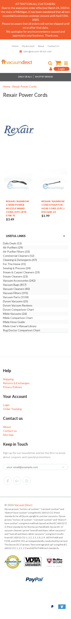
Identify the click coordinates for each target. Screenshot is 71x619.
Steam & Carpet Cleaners (21, 272)
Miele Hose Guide (14, 322)
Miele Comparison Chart (18, 317)
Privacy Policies (12, 387)
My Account (28, 46)
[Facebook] (8, 481)
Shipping (8, 379)
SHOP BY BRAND (44, 76)
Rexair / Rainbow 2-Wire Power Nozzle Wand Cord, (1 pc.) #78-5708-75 (17, 208)
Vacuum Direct (23, 505)
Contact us (10, 430)
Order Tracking (12, 409)
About (41, 46)
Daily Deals (12, 243)
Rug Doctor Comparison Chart (21, 330)
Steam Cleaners (15, 276)
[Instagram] (27, 481)
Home (15, 46)
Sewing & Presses (17, 268)
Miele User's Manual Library (19, 326)
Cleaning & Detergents (20, 259)
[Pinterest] (17, 481)
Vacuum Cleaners (16, 288)
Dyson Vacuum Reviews (17, 305)
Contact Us (53, 46)
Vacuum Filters (15, 293)
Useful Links (16, 236)
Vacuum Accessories (19, 280)
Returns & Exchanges (16, 383)
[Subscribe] (63, 467)
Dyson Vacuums (15, 301)
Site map (8, 434)
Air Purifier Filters (16, 251)
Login (6, 405)
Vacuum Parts (16, 297)
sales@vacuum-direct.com (37, 51)
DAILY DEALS (25, 76)
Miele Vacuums (15, 313)
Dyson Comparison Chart (18, 309)
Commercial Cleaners (18, 255)
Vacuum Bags (14, 284)
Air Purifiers (13, 247)
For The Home (14, 264)
